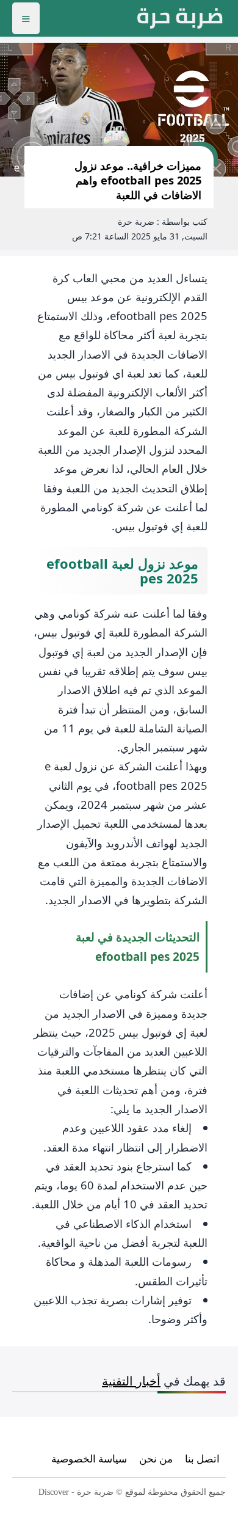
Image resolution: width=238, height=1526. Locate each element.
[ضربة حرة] (180, 18)
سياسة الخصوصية (89, 1458)
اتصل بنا (202, 1458)
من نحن (156, 1458)
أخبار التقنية (131, 1381)
